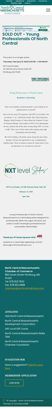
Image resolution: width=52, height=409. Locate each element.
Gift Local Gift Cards (16, 328)
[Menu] (47, 8)
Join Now (14, 382)
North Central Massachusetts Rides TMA (25, 335)
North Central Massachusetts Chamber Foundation (21, 343)
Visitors (27, 3)
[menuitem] (9, 1)
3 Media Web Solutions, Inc (4, 400)
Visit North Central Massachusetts (24, 316)
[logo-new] (20, 10)
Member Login (16, 3)
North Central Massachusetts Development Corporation (21, 322)
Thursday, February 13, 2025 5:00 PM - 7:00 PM (23, 62)
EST (46, 62)
